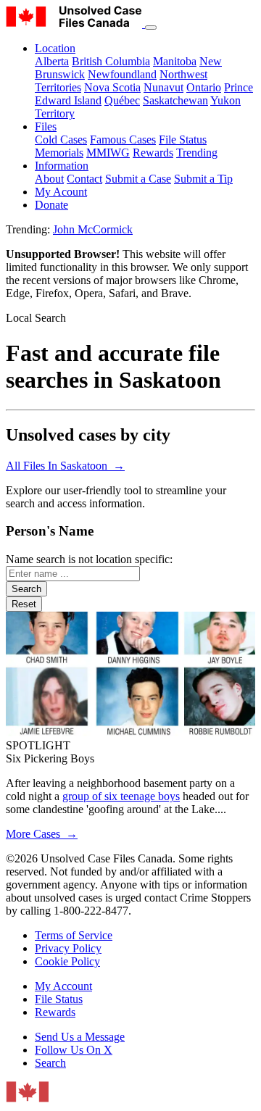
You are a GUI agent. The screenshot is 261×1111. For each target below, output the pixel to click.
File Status (183, 139)
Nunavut (163, 87)
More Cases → (42, 834)
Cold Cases (61, 139)
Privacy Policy (68, 948)
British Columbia (111, 61)
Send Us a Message (80, 1037)
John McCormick (93, 229)
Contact (84, 178)
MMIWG (108, 152)
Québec (122, 100)
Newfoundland (122, 74)
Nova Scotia (112, 87)
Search (50, 1063)
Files (46, 126)
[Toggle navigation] (151, 27)
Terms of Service (73, 935)
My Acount (61, 192)
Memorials (59, 152)
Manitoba (174, 61)
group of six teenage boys (121, 796)
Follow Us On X (73, 1050)
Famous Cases (123, 139)
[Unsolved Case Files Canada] (75, 23)
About (49, 178)
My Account (63, 986)
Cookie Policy (67, 961)
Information (61, 165)
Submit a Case (138, 178)
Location (55, 48)
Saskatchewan (175, 100)
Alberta (52, 61)
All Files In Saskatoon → (65, 465)
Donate (51, 205)
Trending (197, 152)
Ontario (203, 87)
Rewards (153, 152)
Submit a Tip (203, 178)
